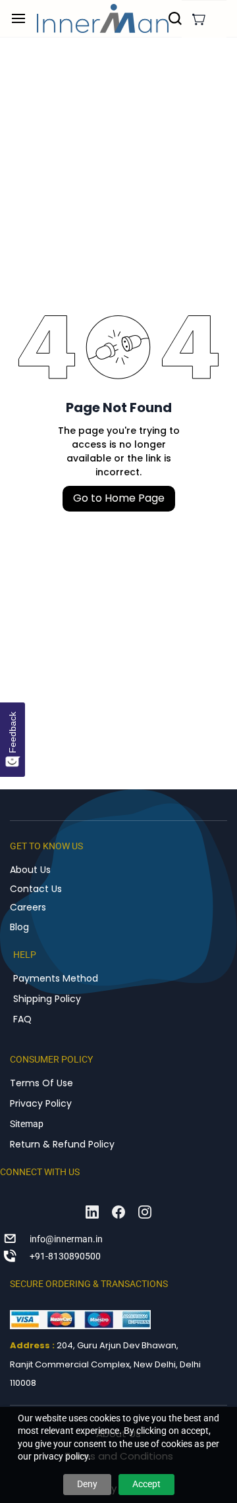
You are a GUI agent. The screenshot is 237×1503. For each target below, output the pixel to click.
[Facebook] (118, 1212)
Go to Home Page (119, 498)
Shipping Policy (47, 998)
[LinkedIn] (92, 1212)
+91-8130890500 (65, 1256)
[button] (198, 19)
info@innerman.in (66, 1239)
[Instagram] (145, 1212)
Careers (28, 907)
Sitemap (26, 1124)
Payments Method (55, 978)
